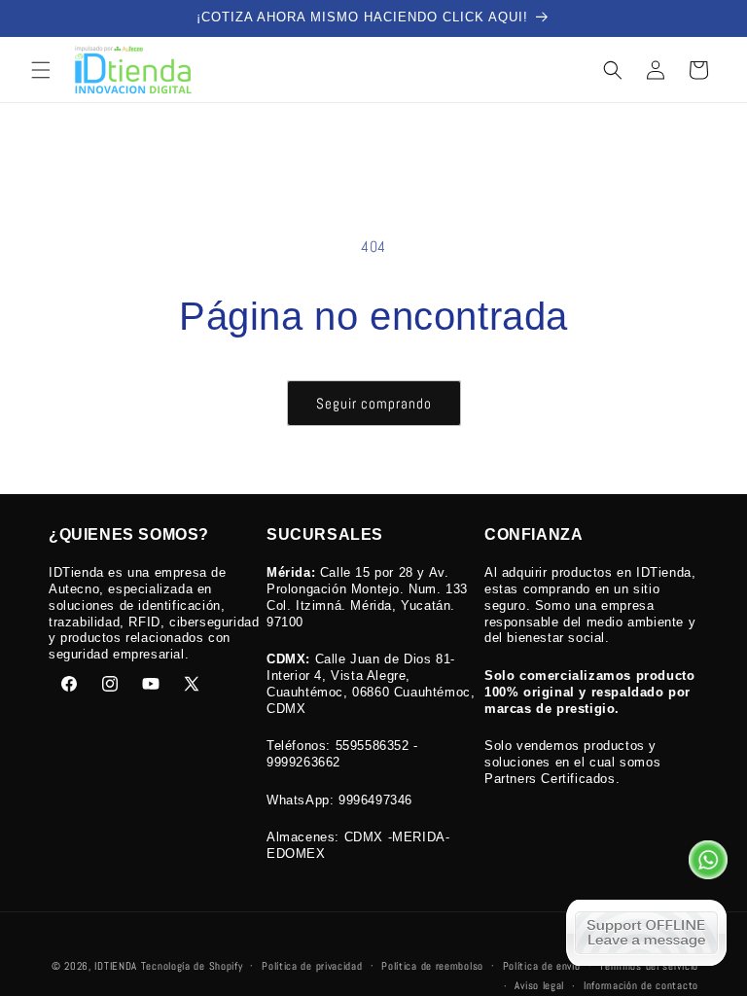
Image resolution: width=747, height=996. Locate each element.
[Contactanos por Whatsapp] (708, 864)
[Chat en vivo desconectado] (646, 933)
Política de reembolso (432, 966)
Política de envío (542, 966)
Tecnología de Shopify (192, 966)
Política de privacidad (312, 966)
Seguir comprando (374, 403)
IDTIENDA (115, 966)
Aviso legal (539, 985)
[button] (40, 70)
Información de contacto (641, 985)
